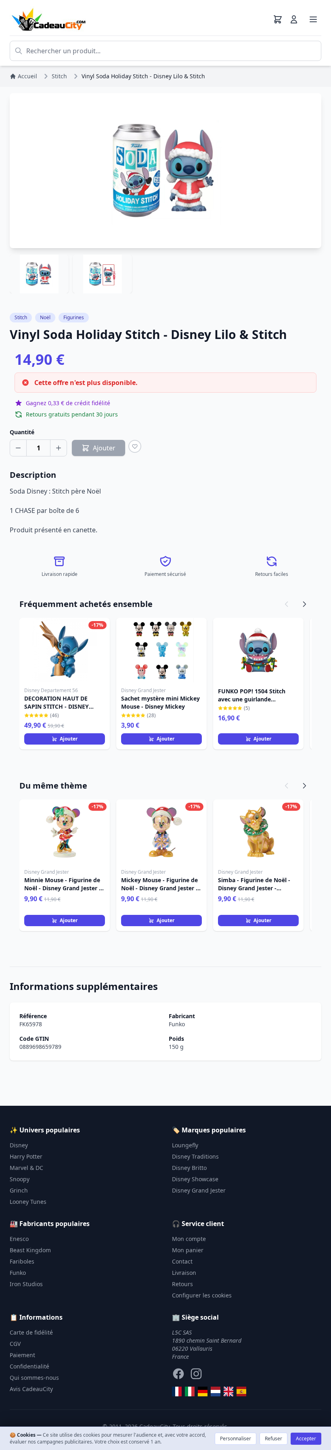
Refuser (273, 1438)
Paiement (22, 1355)
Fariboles (22, 1261)
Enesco (19, 1239)
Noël (45, 317)
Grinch (19, 1190)
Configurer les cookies (202, 1295)
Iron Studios (26, 1284)
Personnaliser (235, 1438)
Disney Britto (189, 1168)
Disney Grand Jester (199, 1190)
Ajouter (69, 738)
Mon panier (187, 1250)
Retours (182, 1284)
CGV (15, 1343)
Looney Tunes (28, 1201)
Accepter (306, 1438)
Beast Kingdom (30, 1250)
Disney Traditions (195, 1156)
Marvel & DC (26, 1168)
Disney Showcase (195, 1179)
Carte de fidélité (31, 1332)
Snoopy (19, 1179)
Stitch (21, 317)
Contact (182, 1261)
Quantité (22, 432)
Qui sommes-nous (34, 1377)
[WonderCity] (202, 1391)
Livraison (184, 1272)
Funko (177, 1024)
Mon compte (189, 1239)
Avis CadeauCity (31, 1389)
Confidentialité (29, 1366)
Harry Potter (26, 1156)
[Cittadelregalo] (190, 1391)
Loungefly (185, 1145)
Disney (19, 1145)
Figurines (73, 317)
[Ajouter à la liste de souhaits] (134, 446)
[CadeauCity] (177, 1391)
